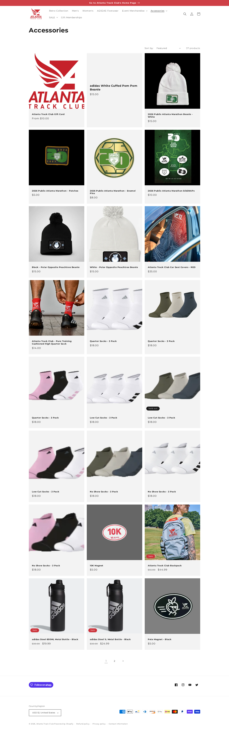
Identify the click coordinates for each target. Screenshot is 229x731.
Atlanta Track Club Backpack (165, 565)
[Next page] (122, 661)
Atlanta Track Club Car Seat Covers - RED (172, 267)
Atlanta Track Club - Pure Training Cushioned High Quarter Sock (52, 342)
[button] (134, 10)
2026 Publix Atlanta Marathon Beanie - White (170, 115)
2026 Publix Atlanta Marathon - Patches (55, 190)
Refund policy (82, 724)
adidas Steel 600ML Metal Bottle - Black (55, 639)
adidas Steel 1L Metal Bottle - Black (110, 639)
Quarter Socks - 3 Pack (103, 341)
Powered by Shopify (63, 724)
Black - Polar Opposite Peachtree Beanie (55, 267)
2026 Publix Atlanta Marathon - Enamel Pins (113, 192)
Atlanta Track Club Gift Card (48, 114)
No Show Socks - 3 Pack (104, 491)
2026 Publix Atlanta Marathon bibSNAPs (171, 190)
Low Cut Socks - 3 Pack (103, 417)
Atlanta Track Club (45, 724)
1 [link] (106, 660)
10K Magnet (96, 565)
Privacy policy (99, 724)
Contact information (118, 724)
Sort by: (149, 48)
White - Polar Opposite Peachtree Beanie (114, 267)
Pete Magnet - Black (159, 639)
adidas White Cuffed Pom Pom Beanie (113, 87)
